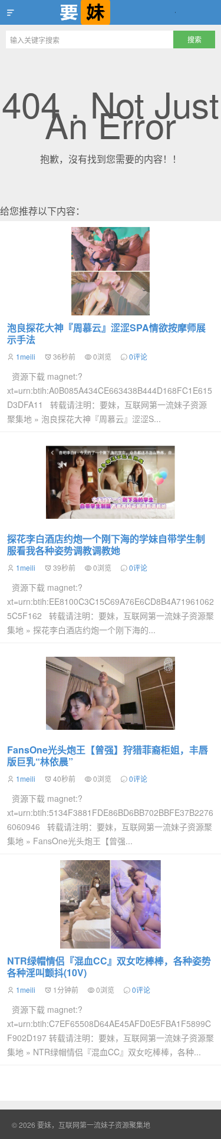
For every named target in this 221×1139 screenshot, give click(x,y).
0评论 (138, 356)
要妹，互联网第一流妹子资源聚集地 (110, 12)
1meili (25, 356)
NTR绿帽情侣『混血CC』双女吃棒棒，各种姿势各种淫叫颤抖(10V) (109, 966)
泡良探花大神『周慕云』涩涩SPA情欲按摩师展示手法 (106, 333)
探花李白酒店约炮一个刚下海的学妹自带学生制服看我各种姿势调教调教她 (106, 544)
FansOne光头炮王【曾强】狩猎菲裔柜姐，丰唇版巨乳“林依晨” (107, 755)
